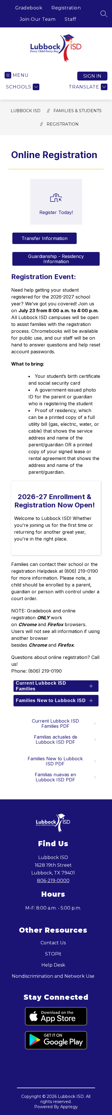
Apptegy (69, 1106)
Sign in (92, 76)
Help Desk (53, 965)
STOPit (53, 954)
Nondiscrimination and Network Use (53, 976)
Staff (70, 19)
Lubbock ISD (25, 110)
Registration (66, 8)
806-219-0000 (53, 880)
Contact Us (53, 942)
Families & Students (77, 110)
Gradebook (29, 8)
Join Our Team (38, 19)
